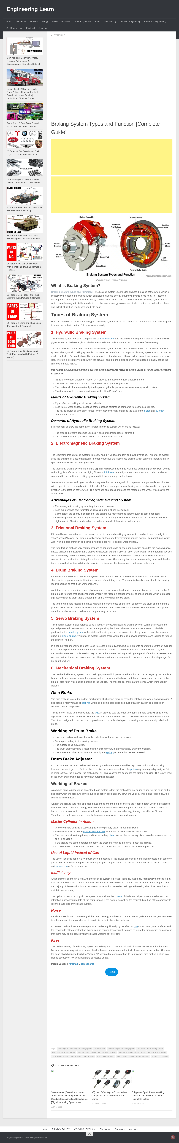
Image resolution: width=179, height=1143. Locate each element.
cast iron (86, 703)
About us (43, 28)
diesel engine (69, 636)
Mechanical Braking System (129, 1052)
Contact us (119, 1129)
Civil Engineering (14, 28)
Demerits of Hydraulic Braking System (121, 1049)
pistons (119, 896)
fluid (102, 338)
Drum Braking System (155, 1049)
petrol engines (75, 632)
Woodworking (110, 21)
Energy (45, 21)
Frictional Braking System (87, 1052)
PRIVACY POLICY (61, 1129)
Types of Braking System (105, 1056)
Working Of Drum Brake (160, 1056)
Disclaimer (105, 1129)
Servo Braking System (60, 1056)
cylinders (110, 338)
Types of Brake (75, 1056)
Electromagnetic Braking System (63, 1052)
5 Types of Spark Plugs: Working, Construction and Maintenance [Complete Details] (148, 1095)
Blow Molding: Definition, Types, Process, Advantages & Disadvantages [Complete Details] (23, 61)
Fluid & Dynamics (83, 21)
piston (146, 410)
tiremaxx (74, 964)
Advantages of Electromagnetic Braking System (75, 1049)
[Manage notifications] (173, 1137)
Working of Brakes (142, 1056)
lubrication (110, 472)
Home (9, 21)
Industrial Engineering (130, 21)
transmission (61, 866)
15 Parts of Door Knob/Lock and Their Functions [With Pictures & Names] (22, 354)
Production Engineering (155, 21)
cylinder (159, 410)
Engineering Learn (30, 9)
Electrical (30, 28)
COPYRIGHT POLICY (84, 1129)
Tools (97, 21)
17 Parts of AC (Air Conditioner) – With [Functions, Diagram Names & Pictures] (24, 266)
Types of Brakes (88, 1056)
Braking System (99, 1049)
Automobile (21, 21)
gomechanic (87, 964)
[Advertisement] (111, 62)
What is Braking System (125, 1056)
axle (97, 712)
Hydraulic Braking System (107, 1052)
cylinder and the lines (94, 831)
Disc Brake (141, 1049)
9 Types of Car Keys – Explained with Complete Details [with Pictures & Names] (109, 1095)
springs (110, 752)
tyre (136, 926)
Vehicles (34, 21)
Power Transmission (61, 21)
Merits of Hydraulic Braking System (153, 1052)
